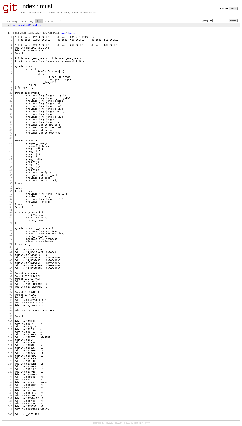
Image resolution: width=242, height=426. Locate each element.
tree (39, 21)
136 (10, 395)
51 (10, 170)
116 (10, 342)
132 (10, 385)
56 (10, 183)
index (28, 6)
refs (23, 21)
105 (10, 313)
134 (10, 390)
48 (10, 162)
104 (10, 310)
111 (10, 329)
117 (10, 345)
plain (63, 33)
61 (10, 196)
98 (10, 294)
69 (10, 217)
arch (19, 25)
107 (10, 318)
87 (10, 265)
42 (10, 146)
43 (10, 148)
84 (10, 257)
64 (10, 204)
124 (10, 363)
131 (10, 382)
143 (10, 414)
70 (10, 220)
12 (10, 66)
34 (10, 124)
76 (10, 236)
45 (10, 154)
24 (10, 98)
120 (10, 353)
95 (10, 286)
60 (10, 193)
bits (32, 25)
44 (10, 151)
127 (10, 371)
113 (10, 334)
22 (10, 93)
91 (10, 276)
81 (10, 249)
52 (10, 172)
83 (10, 255)
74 (10, 231)
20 (10, 87)
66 (10, 209)
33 (10, 122)
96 (10, 289)
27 (10, 106)
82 (10, 252)
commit (49, 21)
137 (10, 398)
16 (10, 77)
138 (10, 401)
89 (10, 270)
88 (10, 268)
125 (10, 366)
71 (10, 223)
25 (10, 101)
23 (10, 95)
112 (10, 332)
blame (71, 33)
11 (10, 63)
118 (10, 348)
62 (10, 199)
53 (10, 175)
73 (10, 228)
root (15, 25)
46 (10, 156)
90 (10, 273)
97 (10, 292)
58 (10, 188)
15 (10, 74)
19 (10, 85)
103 (10, 308)
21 (10, 90)
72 (10, 225)
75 (10, 233)
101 (10, 302)
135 (10, 393)
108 (10, 321)
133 (10, 387)
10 (10, 61)
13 (10, 69)
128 (10, 374)
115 (10, 340)
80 (10, 247)
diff (59, 21)
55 (10, 180)
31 (10, 116)
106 (10, 316)
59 (10, 191)
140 (10, 406)
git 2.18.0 (118, 423)
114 (10, 337)
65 (10, 207)
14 (10, 71)
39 (10, 138)
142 (10, 411)
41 (10, 143)
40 (10, 140)
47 (10, 159)
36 (10, 130)
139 (10, 403)
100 (10, 300)
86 (10, 263)
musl (46, 6)
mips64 (26, 25)
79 (10, 244)
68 (10, 215)
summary (12, 21)
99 (10, 297)
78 (10, 241)
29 (10, 111)
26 (10, 103)
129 (10, 377)
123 (10, 361)
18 (10, 82)
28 (10, 108)
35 (10, 127)
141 (10, 409)
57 (10, 185)
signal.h (39, 25)
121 (10, 355)
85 (10, 260)
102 (10, 305)
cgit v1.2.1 (109, 423)
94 (10, 284)
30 (10, 114)
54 (10, 178)
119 (10, 350)
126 (10, 369)
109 (10, 324)
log (31, 21)
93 (10, 281)
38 (10, 135)
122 (10, 358)
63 (10, 201)
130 (10, 379)
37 (10, 132)
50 (10, 167)
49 (10, 164)
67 (10, 212)
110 (10, 326)
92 (10, 278)
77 (10, 239)
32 (10, 119)
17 (10, 79)
